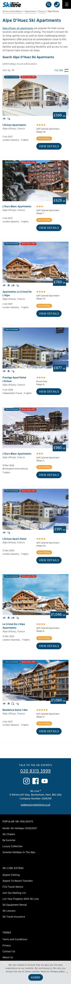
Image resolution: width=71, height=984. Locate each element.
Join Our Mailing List (14, 893)
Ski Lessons (9, 911)
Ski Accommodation (12, 11)
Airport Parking (11, 875)
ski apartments (25, 28)
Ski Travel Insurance (13, 917)
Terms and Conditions (14, 939)
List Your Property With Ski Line (20, 899)
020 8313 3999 (35, 771)
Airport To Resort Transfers (17, 881)
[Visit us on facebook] (35, 781)
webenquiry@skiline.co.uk (35, 805)
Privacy (6, 945)
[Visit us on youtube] (44, 781)
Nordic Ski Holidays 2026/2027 (19, 828)
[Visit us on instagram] (26, 781)
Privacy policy (58, 971)
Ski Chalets (8, 834)
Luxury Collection (12, 846)
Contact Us (8, 951)
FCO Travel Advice (12, 887)
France (42, 11)
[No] (67, 972)
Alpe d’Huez (9, 28)
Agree (35, 977)
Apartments (30, 11)
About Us (7, 957)
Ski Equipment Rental (14, 905)
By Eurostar (8, 840)
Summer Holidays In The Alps (18, 852)
